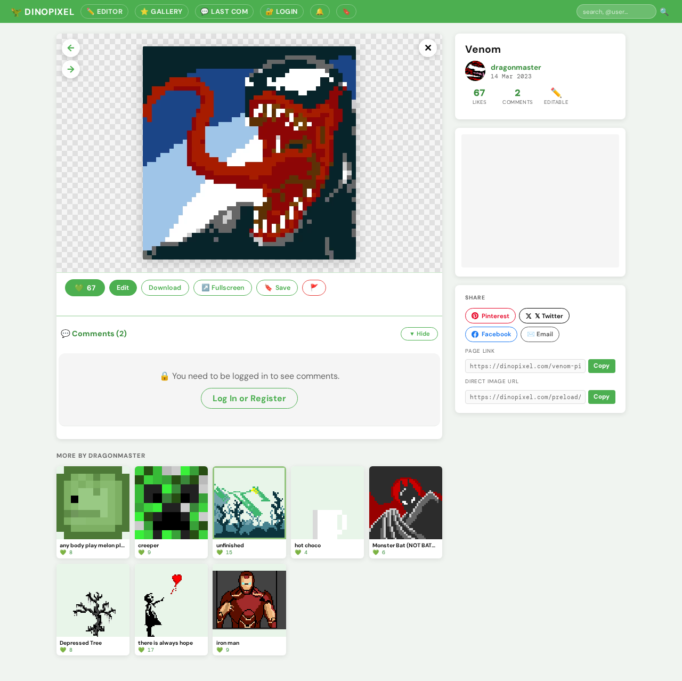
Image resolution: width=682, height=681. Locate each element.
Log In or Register (249, 398)
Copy (602, 366)
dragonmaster (516, 67)
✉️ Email (540, 334)
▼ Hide (419, 333)
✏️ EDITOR (104, 11)
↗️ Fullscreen (223, 287)
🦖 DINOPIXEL (42, 12)
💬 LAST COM (224, 11)
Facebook (496, 334)
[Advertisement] (540, 200)
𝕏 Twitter (549, 316)
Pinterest (495, 316)
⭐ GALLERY (161, 11)
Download (165, 287)
